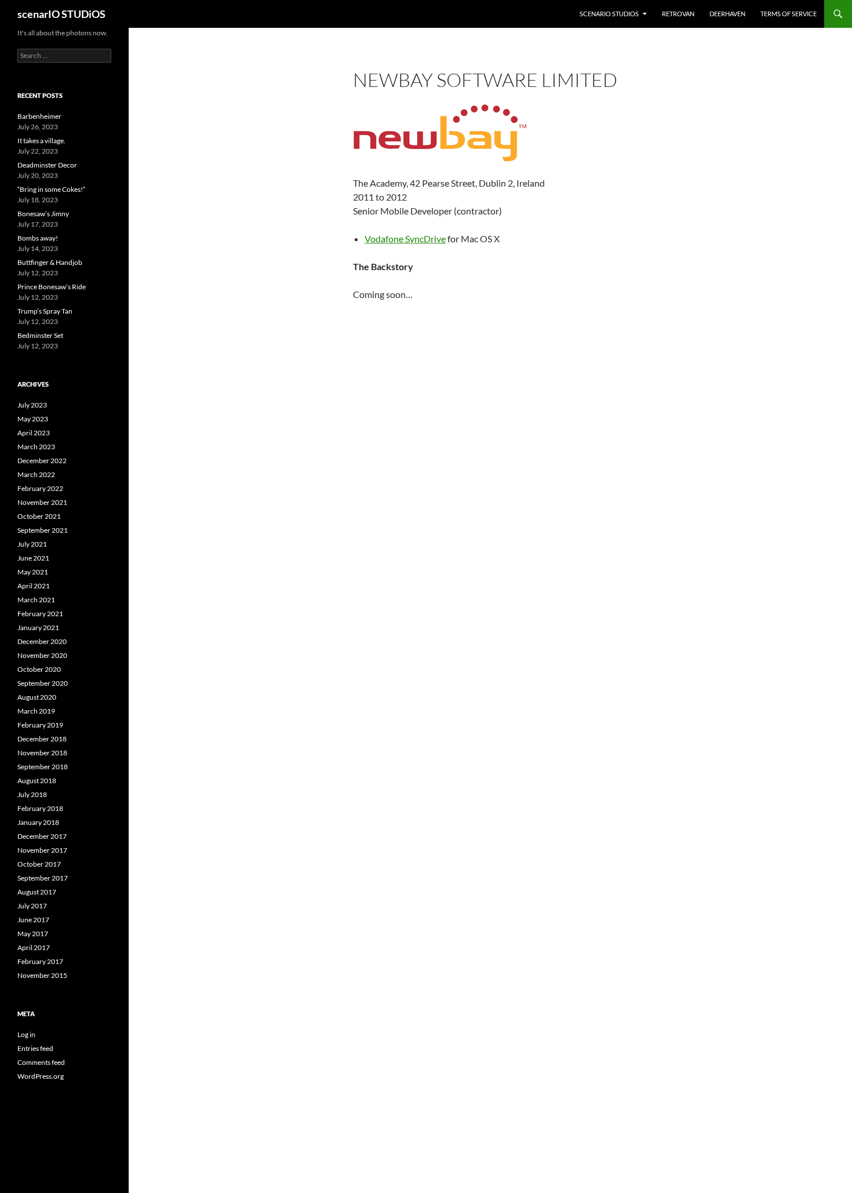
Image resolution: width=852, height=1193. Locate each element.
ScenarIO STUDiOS (609, 13)
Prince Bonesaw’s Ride (51, 286)
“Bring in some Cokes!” (51, 189)
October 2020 (39, 669)
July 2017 (32, 905)
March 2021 (36, 599)
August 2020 (36, 697)
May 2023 (32, 418)
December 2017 (42, 836)
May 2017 (32, 933)
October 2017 (39, 864)
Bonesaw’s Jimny (43, 213)
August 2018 (36, 780)
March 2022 (36, 474)
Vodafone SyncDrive (405, 238)
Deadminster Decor (47, 165)
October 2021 (39, 516)
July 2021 (32, 544)
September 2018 (42, 766)
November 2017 (42, 850)
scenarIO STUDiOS (61, 14)
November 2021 (42, 502)
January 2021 (38, 627)
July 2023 (32, 405)
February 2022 (40, 488)
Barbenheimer (39, 116)
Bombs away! (37, 238)
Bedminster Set (40, 335)
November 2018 (42, 752)
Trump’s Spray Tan (44, 311)
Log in (26, 1034)
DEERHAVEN (727, 13)
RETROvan (678, 13)
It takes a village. (41, 140)
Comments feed (41, 1062)
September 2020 (42, 683)
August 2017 (36, 892)
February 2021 (40, 613)
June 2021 (33, 558)
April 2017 (33, 947)
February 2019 (40, 725)
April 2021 (33, 585)
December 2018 (42, 738)
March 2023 (36, 446)
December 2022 (42, 460)
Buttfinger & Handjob (49, 262)
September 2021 (42, 530)
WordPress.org (40, 1076)
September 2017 (42, 878)
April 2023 (33, 432)
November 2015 (42, 975)
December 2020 (42, 641)
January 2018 (38, 822)
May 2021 (32, 572)
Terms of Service (788, 13)
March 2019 (36, 711)
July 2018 (32, 794)
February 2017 (40, 961)
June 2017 (33, 919)
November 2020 (42, 655)
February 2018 (40, 808)
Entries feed (35, 1048)
